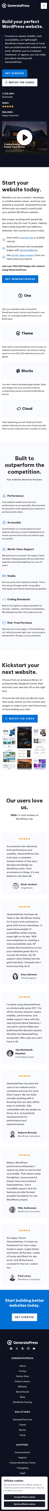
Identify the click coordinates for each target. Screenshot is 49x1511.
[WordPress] (22, 1348)
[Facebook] (11, 1348)
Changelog (22, 1468)
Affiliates (22, 1386)
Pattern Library (22, 1381)
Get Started (14, 73)
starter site (27, 237)
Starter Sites (22, 1376)
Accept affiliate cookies (24, 1497)
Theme (22, 1424)
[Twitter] (16, 1348)
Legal (22, 1473)
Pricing (22, 1371)
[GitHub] (28, 1348)
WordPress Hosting (22, 1402)
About (22, 1366)
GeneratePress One (22, 1419)
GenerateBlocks (29, 250)
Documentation (22, 1452)
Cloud (22, 1435)
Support (22, 1457)
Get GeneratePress (20, 279)
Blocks (22, 1430)
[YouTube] (33, 1348)
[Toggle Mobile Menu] (44, 6)
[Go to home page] (15, 6)
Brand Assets (22, 1391)
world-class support (23, 255)
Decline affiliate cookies (24, 1504)
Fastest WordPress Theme (23, 1462)
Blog (22, 1397)
